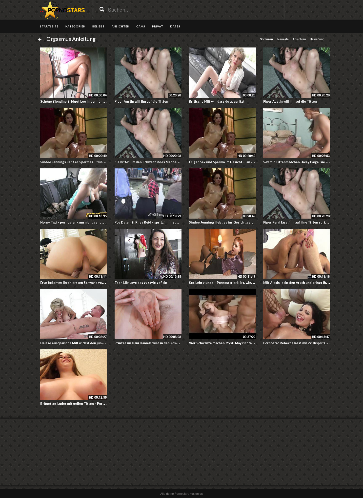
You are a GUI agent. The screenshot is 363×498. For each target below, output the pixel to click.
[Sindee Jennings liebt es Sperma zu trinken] (73, 133)
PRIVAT (157, 26)
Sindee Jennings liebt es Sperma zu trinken (74, 162)
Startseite (49, 26)
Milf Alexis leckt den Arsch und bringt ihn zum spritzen (306, 283)
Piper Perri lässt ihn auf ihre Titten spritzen (297, 222)
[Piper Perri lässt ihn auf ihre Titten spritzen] (296, 193)
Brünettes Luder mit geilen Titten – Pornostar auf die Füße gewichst (94, 404)
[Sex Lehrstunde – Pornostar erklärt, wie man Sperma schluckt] (222, 254)
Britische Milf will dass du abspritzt (216, 101)
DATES (175, 26)
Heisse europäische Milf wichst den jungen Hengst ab (82, 343)
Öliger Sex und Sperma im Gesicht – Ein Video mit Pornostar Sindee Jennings (249, 162)
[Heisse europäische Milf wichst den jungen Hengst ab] (73, 314)
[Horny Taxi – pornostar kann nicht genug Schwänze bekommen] (73, 193)
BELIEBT (98, 26)
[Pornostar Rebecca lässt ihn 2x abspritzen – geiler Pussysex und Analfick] (296, 314)
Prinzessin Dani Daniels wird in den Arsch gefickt (153, 343)
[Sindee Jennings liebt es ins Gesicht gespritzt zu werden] (222, 193)
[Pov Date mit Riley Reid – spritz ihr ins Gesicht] (148, 193)
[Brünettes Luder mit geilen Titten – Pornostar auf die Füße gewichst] (73, 374)
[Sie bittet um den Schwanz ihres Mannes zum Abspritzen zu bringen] (148, 133)
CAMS (140, 26)
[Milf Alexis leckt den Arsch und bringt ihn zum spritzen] (296, 254)
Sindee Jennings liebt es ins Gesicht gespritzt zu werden (233, 222)
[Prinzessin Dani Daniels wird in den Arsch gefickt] (148, 314)
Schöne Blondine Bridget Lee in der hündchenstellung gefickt (88, 101)
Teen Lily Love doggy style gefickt (141, 283)
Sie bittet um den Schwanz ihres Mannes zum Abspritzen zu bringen (168, 162)
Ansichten (299, 39)
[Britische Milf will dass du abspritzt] (222, 72)
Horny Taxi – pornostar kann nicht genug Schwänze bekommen (89, 222)
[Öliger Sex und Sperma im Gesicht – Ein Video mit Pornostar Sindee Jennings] (222, 133)
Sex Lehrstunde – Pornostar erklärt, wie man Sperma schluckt (237, 283)
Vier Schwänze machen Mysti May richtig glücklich (228, 343)
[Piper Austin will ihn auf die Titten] (148, 72)
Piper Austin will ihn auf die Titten (141, 101)
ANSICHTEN (120, 26)
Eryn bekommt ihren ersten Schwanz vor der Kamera (81, 283)
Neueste (283, 39)
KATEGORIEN (75, 26)
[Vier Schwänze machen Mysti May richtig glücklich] (222, 314)
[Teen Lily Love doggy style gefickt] (148, 254)
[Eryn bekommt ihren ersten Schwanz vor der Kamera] (73, 254)
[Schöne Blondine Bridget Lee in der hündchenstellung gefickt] (73, 72)
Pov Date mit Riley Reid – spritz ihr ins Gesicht (151, 222)
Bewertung (317, 39)
